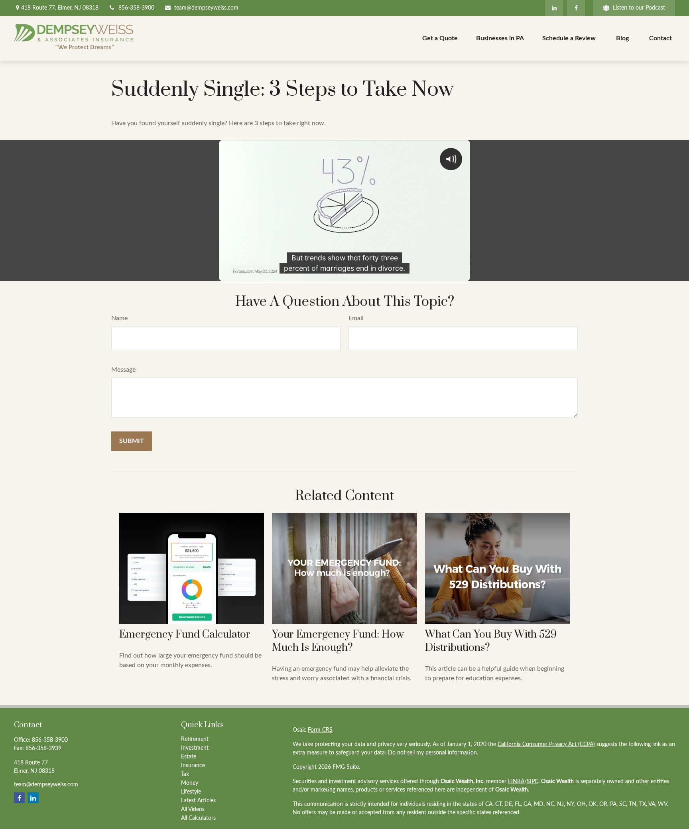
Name (119, 318)
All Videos (193, 809)
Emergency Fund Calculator (184, 634)
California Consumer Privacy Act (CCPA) (546, 744)
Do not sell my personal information (432, 753)
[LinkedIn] (554, 8)
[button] (440, 38)
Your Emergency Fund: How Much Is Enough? (338, 641)
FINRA (516, 781)
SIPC (532, 781)
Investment (195, 748)
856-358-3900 (136, 8)
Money (189, 783)
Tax (185, 774)
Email (356, 318)
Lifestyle (191, 792)
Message (123, 369)
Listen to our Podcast (639, 8)
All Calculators (198, 818)
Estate (188, 757)
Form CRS (320, 730)
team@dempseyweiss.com (206, 8)
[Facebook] (576, 8)
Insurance (193, 765)
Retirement (195, 739)
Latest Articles (198, 800)
